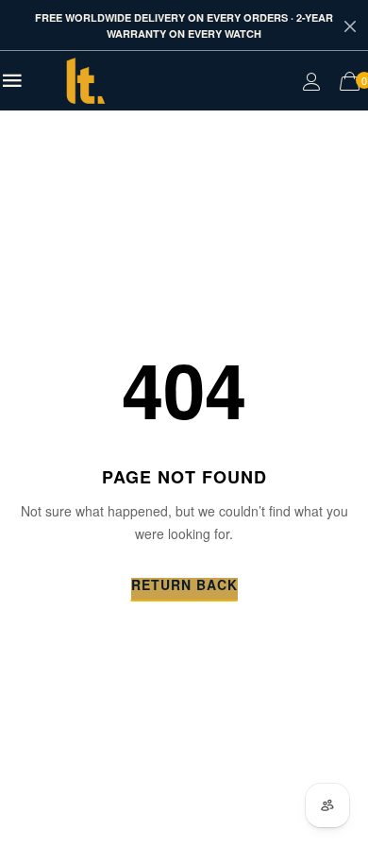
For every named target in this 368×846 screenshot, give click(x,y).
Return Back (184, 586)
